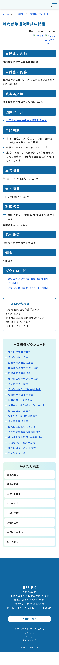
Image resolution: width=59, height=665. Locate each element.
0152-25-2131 (36, 600)
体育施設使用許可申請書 (22, 447)
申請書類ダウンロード (39, 13)
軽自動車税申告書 (18, 357)
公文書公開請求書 (18, 421)
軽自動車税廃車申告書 (20, 394)
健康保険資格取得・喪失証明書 (25, 437)
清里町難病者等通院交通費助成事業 (26, 120)
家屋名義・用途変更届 (20, 400)
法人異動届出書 (17, 453)
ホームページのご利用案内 (29, 628)
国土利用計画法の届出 (20, 362)
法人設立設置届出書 (19, 410)
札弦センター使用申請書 (21, 442)
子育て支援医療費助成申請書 (24, 432)
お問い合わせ (29, 618)
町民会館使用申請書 (19, 373)
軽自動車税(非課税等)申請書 (24, 389)
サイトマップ (29, 640)
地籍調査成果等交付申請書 (23, 367)
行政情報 (19, 13)
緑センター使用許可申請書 (23, 416)
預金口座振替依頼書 (19, 352)
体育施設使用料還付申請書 (23, 378)
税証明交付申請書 (18, 384)
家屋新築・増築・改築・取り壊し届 (26, 405)
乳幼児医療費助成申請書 (22, 426)
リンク (29, 636)
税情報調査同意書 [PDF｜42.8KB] (28, 288)
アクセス (29, 632)
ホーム (6, 13)
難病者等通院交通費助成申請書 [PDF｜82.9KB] (30, 281)
